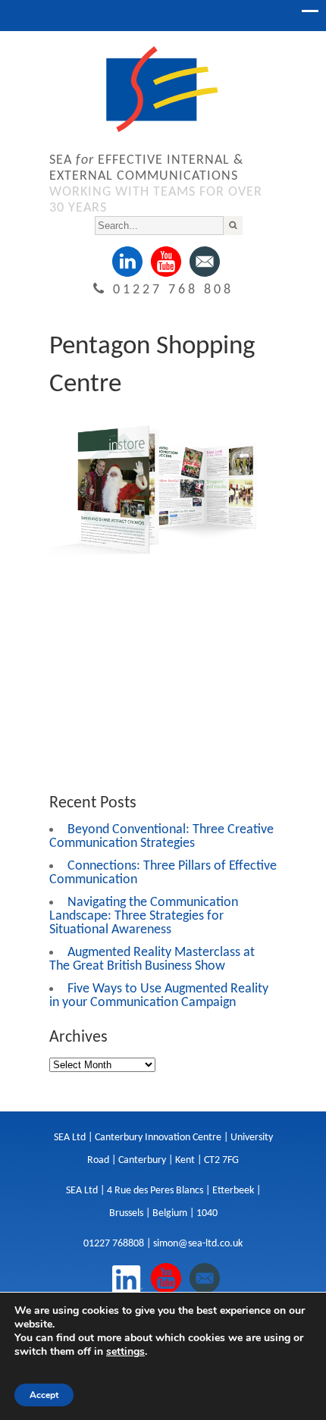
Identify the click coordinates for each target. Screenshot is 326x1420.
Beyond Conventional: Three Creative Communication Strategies (161, 837)
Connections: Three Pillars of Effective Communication (163, 873)
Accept (44, 1395)
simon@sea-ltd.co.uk (198, 1243)
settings (125, 1352)
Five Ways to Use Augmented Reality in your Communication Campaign (158, 996)
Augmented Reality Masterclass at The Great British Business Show (152, 959)
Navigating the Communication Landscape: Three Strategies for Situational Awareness (143, 916)
